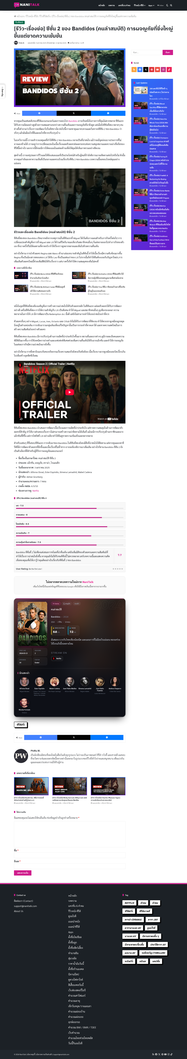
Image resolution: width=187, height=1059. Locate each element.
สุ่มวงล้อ (72, 958)
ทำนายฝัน (73, 953)
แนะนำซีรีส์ (74, 926)
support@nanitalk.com (25, 905)
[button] (2, 91)
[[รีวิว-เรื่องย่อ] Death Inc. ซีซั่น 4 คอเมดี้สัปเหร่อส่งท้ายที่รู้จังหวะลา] (31, 786)
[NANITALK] (26, 5)
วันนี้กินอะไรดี (75, 1043)
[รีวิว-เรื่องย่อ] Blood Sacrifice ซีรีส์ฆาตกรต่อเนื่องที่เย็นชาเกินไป (158, 107)
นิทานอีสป (73, 974)
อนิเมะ (142, 961)
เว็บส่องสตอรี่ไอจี (77, 990)
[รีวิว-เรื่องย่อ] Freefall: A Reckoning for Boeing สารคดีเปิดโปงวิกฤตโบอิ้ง (159, 179)
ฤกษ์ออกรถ (74, 1022)
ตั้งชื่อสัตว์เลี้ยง (75, 947)
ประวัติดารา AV (158, 944)
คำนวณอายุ (74, 1000)
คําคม (155, 902)
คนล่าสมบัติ (56, 609)
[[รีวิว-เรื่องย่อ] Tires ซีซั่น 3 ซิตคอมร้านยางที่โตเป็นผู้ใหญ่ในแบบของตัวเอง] (79, 288)
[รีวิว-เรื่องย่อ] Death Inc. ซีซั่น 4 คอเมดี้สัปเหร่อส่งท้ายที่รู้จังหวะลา (29, 799)
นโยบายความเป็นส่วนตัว (44, 1054)
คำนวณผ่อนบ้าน (76, 1011)
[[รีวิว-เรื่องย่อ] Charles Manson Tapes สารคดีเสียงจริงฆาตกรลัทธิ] (108, 786)
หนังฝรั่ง (129, 961)
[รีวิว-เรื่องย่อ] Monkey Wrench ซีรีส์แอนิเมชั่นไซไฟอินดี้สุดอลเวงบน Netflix (160, 224)
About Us (18, 911)
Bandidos (73, 120)
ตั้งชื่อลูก (72, 942)
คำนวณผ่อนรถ (75, 1016)
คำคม (143, 902)
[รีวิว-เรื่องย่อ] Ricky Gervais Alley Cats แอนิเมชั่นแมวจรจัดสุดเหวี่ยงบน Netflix (69, 799)
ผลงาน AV (130, 952)
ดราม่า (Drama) (133, 919)
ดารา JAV (153, 919)
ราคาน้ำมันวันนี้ (76, 963)
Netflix (35, 490)
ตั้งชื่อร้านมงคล (76, 969)
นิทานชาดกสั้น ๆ (150, 936)
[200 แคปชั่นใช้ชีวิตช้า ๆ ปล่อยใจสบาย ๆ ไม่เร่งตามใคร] (141, 90)
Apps (150, 5)
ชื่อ (16, 850)
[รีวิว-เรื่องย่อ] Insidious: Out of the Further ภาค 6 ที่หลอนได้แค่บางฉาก (159, 240)
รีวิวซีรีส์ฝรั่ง (44, 16)
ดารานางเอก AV (133, 927)
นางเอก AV (130, 936)
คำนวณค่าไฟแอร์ (76, 995)
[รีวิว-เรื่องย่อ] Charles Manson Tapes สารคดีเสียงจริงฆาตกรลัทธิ (105, 799)
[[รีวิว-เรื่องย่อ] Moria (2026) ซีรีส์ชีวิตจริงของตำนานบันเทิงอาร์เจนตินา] (21, 275)
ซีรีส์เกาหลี (144, 911)
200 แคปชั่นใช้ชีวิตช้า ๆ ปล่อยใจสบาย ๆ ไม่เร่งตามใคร (159, 92)
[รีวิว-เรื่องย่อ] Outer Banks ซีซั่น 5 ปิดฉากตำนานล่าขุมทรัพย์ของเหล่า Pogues (160, 194)
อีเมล (17, 861)
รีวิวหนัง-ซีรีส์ (138, 5)
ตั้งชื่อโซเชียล (75, 937)
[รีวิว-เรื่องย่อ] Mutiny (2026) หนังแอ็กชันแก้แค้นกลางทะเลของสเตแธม (159, 209)
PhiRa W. (21, 43)
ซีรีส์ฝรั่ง (21, 724)
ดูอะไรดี (72, 916)
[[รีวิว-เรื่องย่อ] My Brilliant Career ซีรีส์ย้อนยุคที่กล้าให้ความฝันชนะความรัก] (21, 288)
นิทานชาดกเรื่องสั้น (134, 944)
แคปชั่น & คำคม (124, 5)
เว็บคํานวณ (74, 1032)
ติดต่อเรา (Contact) (23, 900)
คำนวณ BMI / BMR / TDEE (82, 1027)
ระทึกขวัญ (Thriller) (153, 952)
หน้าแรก (20, 16)
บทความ (111, 5)
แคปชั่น (156, 961)
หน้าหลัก (101, 5)
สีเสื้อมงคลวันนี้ (76, 985)
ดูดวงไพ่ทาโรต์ (75, 979)
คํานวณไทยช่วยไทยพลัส (80, 1038)
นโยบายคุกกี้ (31, 1054)
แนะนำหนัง (74, 921)
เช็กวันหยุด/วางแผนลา (79, 1006)
